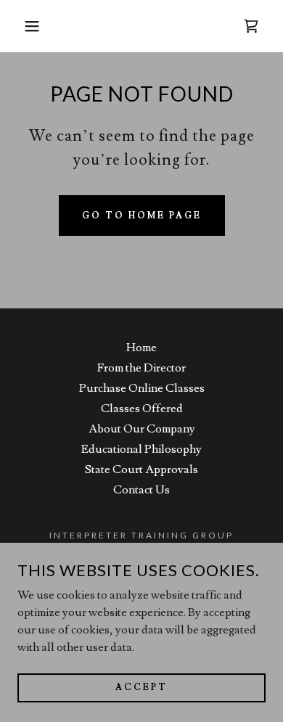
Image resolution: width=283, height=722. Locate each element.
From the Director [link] (141, 368)
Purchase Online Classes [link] (142, 388)
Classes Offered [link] (142, 408)
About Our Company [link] (142, 429)
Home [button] (141, 347)
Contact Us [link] (141, 490)
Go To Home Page (142, 215)
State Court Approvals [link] (141, 469)
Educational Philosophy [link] (141, 449)
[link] (251, 26)
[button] (22, 26)
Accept (141, 687)
